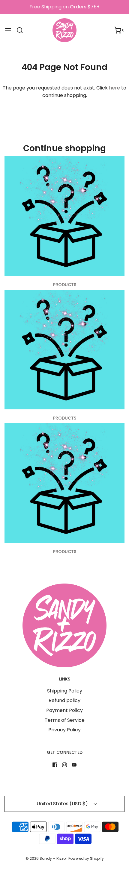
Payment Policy (64, 710)
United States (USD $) (63, 803)
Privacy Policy (64, 729)
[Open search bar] (22, 30)
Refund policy (64, 700)
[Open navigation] (8, 30)
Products (64, 285)
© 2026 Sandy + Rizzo (46, 858)
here (114, 87)
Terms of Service (65, 720)
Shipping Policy (64, 690)
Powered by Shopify (86, 858)
